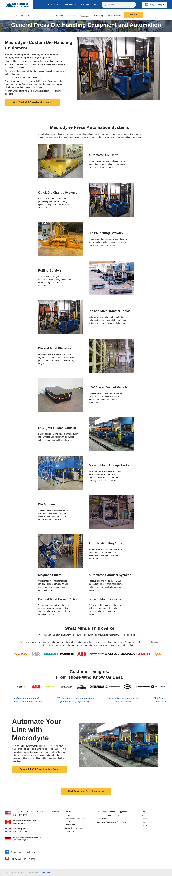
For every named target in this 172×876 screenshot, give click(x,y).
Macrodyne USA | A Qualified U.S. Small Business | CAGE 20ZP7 (36, 812)
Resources (68, 5)
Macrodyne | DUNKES (21, 829)
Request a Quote (88, 5)
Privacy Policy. (45, 872)
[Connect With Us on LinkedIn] (7, 852)
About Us (52, 5)
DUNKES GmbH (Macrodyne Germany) (27, 837)
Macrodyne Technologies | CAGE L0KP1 (27, 820)
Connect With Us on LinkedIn (24, 852)
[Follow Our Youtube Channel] (7, 858)
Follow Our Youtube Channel (24, 859)
